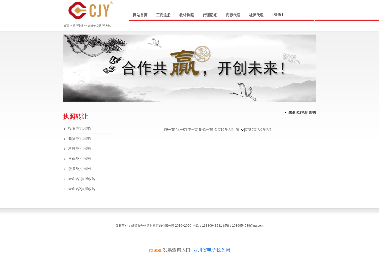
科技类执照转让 (81, 149)
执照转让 (79, 26)
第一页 (169, 130)
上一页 (181, 130)
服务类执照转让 (81, 169)
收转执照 (186, 15)
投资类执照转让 (81, 128)
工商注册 (163, 15)
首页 (66, 26)
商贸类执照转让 (81, 139)
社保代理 (256, 15)
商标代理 (233, 15)
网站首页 (140, 15)
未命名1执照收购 (81, 179)
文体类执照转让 (81, 159)
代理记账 (210, 15)
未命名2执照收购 (99, 26)
